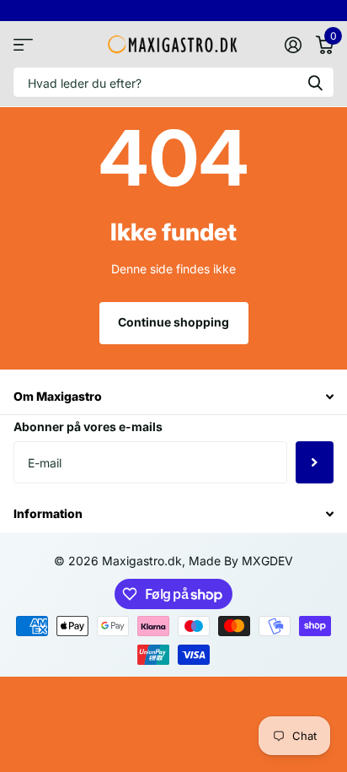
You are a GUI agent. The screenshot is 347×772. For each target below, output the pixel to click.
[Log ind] (293, 44)
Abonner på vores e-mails (88, 426)
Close (173, 397)
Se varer (23, 44)
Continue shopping (173, 322)
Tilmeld (315, 462)
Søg (315, 82)
